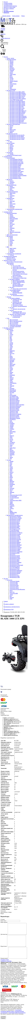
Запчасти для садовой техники (17, 314)
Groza (11, 445)
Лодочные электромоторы (13, 124)
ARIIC (11, 503)
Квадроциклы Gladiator (15, 562)
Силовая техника (8, 4)
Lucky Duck (13, 447)
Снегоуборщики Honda (15, 164)
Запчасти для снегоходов (19, 309)
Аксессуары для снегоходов (20, 288)
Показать (3, 1018)
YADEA (12, 508)
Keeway (12, 472)
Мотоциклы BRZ (14, 399)
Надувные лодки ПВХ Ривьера (17, 93)
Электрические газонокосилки (14, 209)
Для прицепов (13, 294)
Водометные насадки (12, 133)
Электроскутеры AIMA (16, 500)
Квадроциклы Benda (15, 573)
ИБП (8, 247)
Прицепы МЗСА (11, 257)
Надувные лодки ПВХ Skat (16, 109)
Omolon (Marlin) (14, 81)
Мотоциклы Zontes (14, 410)
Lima (11, 478)
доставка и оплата (3, 29)
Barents (11, 148)
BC (10, 509)
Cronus (11, 342)
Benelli (11, 344)
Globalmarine (13, 89)
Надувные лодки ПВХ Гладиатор (18, 123)
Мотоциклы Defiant (14, 400)
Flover (11, 127)
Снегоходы (9, 580)
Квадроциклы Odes (14, 576)
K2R (11, 420)
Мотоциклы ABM (14, 398)
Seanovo (12, 67)
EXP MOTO (13, 419)
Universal (12, 488)
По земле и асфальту (9, 8)
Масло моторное (14, 319)
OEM (11, 437)
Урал (11, 394)
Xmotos (11, 379)
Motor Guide (13, 129)
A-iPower (12, 230)
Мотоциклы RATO (14, 416)
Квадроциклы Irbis (14, 524)
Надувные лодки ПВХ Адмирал (18, 94)
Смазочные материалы (15, 325)
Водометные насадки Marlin (17, 136)
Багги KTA (12, 554)
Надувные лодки (11, 90)
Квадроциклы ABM (15, 550)
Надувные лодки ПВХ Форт (17, 120)
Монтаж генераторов (15, 232)
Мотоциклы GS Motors (15, 414)
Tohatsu (11, 63)
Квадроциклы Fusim (15, 555)
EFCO (11, 199)
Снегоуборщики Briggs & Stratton (18, 175)
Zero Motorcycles (14, 396)
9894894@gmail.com (16, 994)
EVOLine (12, 207)
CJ (10, 434)
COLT (11, 438)
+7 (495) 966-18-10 (5, 38)
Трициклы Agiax (14, 411)
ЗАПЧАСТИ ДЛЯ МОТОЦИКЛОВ (17, 303)
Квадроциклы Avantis (15, 519)
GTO (11, 446)
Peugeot (11, 482)
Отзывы (3, 713)
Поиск (23, 15)
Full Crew (12, 353)
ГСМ (8, 318)
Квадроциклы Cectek (15, 528)
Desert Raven (13, 389)
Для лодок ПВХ (17, 265)
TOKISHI (12, 514)
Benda (11, 433)
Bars (11, 596)
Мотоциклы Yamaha (18, 305)
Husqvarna (12, 206)
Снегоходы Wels (14, 584)
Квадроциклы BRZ (14, 561)
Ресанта (12, 183)
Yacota (11, 225)
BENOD (12, 504)
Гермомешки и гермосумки (19, 278)
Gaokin (11, 427)
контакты (3, 34)
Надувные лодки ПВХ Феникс (17, 118)
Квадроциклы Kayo (15, 522)
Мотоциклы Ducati (14, 402)
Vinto (11, 441)
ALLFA (11, 79)
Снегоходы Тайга (14, 586)
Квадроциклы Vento (15, 535)
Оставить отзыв (5, 959)
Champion (12, 182)
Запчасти (9, 296)
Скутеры (9, 460)
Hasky (11, 356)
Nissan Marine (13, 83)
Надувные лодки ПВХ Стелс (17, 97)
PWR (11, 373)
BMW (11, 352)
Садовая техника (8, 3)
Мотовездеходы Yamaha (16, 518)
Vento (11, 345)
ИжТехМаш (13, 431)
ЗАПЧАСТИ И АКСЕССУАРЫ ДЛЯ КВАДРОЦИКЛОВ (18, 285)
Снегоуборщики (11, 158)
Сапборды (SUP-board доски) (14, 155)
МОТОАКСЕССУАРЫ (18, 280)
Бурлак (11, 85)
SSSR (11, 380)
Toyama (11, 78)
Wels (11, 338)
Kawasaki (12, 360)
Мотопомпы (10, 236)
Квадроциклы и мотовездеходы (15, 515)
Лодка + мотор (10, 58)
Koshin (11, 243)
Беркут (11, 147)
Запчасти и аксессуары (9, 7)
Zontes (11, 501)
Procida (11, 439)
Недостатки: (4, 946)
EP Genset (12, 224)
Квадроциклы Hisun (15, 557)
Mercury (12, 60)
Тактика (12, 145)
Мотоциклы (10, 329)
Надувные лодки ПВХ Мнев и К (18, 110)
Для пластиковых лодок (19, 272)
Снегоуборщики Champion (16, 174)
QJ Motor (12, 429)
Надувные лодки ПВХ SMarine (17, 112)
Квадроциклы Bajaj (14, 559)
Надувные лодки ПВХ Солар (17, 108)
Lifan (11, 229)
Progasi (11, 372)
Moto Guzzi (12, 364)
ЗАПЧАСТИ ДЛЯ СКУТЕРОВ (17, 300)
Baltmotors (12, 350)
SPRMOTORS (13, 512)
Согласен (3, 1016)
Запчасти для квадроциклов (20, 306)
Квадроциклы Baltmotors (16, 570)
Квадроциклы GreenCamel (16, 565)
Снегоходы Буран (14, 585)
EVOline (12, 221)
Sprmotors (12, 454)
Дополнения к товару (6, 711)
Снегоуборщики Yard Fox (16, 159)
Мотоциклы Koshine (15, 407)
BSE (11, 371)
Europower (12, 217)
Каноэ (8, 140)
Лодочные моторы (11, 59)
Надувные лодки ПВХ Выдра (17, 113)
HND (11, 233)
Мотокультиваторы (11, 185)
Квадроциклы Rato (14, 563)
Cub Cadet (12, 201)
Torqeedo (12, 131)
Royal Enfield (13, 395)
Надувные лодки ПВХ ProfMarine (18, 117)
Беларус (12, 180)
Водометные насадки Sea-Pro (17, 135)
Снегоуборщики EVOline (16, 160)
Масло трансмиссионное (16, 321)
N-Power (12, 249)
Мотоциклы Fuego (14, 403)
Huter (11, 189)
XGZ (11, 430)
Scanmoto (12, 453)
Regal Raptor (13, 391)
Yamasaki (12, 385)
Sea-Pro (11, 65)
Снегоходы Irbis (14, 582)
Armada (11, 426)
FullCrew (12, 435)
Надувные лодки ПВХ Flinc (17, 106)
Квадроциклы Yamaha (15, 516)
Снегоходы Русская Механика (17, 589)
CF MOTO (12, 442)
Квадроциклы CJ (14, 574)
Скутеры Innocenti (14, 497)
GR (10, 354)
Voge (11, 384)
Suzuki (11, 86)
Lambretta (12, 505)
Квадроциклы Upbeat (15, 549)
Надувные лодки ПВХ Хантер (17, 96)
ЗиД (11, 387)
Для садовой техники (15, 290)
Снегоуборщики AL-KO (16, 172)
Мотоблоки (9, 179)
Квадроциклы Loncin (15, 558)
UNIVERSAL (13, 383)
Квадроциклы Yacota (15, 520)
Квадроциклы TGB (14, 569)
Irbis (11, 337)
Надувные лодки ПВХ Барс (17, 114)
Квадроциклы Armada (15, 534)
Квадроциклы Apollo (15, 536)
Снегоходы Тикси (14, 588)
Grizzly (11, 149)
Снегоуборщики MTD (15, 166)
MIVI (11, 449)
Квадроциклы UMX (15, 577)
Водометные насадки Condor (17, 139)
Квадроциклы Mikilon (15, 542)
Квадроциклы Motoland (16, 545)
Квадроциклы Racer (15, 566)
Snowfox (12, 597)
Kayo (11, 336)
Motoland (12, 365)
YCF (11, 341)
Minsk (11, 363)
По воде (6, 1)
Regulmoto (12, 375)
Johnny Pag (12, 358)
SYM (11, 487)
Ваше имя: (3, 920)
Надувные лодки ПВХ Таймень (18, 98)
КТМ (11, 340)
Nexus (11, 466)
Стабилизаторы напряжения (14, 253)
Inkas (11, 141)
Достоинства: (4, 934)
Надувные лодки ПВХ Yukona (17, 102)
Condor (11, 71)
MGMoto (12, 361)
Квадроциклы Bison (15, 523)
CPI (10, 493)
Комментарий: (4, 958)
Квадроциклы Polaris (15, 546)
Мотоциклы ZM (14, 412)
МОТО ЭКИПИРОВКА (19, 282)
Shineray (12, 377)
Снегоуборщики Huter (15, 170)
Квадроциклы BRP (14, 527)
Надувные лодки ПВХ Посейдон (18, 116)
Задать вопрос (15, 15)
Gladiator (12, 70)
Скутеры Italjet (13, 496)
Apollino (12, 425)
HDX (11, 75)
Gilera (11, 473)
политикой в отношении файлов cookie (11, 1010)
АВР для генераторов (12, 234)
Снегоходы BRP (14, 593)
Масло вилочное (14, 323)
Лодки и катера (10, 143)
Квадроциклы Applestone (16, 551)
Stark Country (13, 248)
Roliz (11, 376)
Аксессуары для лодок (18, 267)
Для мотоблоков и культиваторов (17, 316)
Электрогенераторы (12, 213)
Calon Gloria (13, 74)
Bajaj (11, 349)
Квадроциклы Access (15, 538)
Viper (11, 491)
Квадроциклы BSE (14, 540)
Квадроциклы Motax (15, 543)
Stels (11, 87)
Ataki (11, 348)
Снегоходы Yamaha (14, 581)
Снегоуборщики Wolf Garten (17, 168)
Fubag (11, 222)
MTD (11, 194)
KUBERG (12, 423)
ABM (11, 476)
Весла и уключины (17, 276)
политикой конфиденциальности (17, 1012)
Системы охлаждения (15, 326)
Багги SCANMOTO (15, 567)
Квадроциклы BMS (14, 553)
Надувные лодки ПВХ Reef (17, 121)
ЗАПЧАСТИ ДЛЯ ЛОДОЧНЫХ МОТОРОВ (19, 312)
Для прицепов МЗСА (18, 295)
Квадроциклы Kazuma (15, 539)
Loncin (11, 368)
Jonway (11, 489)
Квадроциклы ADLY (15, 526)
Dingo (11, 590)
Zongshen (12, 220)
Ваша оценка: (4, 922)
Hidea (11, 82)
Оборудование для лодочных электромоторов (20, 274)
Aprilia (11, 346)
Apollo (11, 369)
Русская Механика (14, 530)
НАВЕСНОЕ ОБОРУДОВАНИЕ (17, 292)
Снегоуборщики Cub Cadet (16, 162)
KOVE (11, 422)
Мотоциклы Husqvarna (15, 406)
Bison (11, 367)
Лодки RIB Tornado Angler (16, 100)
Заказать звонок (6, 15)
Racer (11, 331)
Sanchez (12, 450)
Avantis (11, 334)
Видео (2, 712)
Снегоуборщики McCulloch (16, 171)
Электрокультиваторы (12, 191)
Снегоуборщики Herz (15, 167)
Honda (11, 77)
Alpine (11, 594)
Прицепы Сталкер (11, 259)
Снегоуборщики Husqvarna (16, 163)
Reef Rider (12, 69)
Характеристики (5, 708)
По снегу (6, 10)
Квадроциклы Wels (14, 531)
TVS (11, 456)
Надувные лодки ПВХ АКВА (17, 92)
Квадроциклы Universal (16, 547)
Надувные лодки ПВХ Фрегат (17, 101)
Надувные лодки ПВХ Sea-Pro (17, 105)
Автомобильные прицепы (10, 6)
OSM (11, 598)
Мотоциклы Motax (14, 408)
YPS (11, 458)
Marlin (11, 66)
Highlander (12, 451)
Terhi (11, 151)
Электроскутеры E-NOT (16, 495)
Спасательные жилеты (18, 271)
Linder (11, 144)
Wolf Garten (12, 193)
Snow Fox (12, 592)
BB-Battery (12, 251)
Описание (3, 709)
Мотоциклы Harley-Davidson (17, 404)
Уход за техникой (14, 322)
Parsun (11, 73)
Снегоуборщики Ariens (15, 178)
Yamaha (11, 62)
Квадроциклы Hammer (15, 571)
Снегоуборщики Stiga (15, 176)
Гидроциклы (10, 152)
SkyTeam (12, 392)
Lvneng (11, 499)
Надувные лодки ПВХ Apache (17, 104)
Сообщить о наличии (6, 961)
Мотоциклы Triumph (15, 418)
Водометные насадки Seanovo (17, 137)
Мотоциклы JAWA (14, 415)
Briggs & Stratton (14, 218)
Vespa (11, 469)
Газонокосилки (10, 198)
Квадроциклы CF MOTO (16, 532)
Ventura (11, 252)
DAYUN (12, 443)
